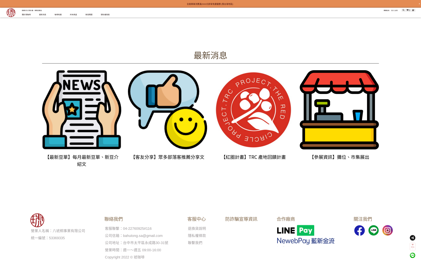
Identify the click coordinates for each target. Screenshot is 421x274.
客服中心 (196, 219)
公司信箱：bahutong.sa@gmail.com (134, 236)
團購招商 (386, 10)
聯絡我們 (113, 219)
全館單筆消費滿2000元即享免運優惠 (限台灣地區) (210, 4)
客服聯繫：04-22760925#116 (128, 229)
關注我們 (363, 219)
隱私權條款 (197, 236)
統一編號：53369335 (48, 238)
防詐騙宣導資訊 (241, 219)
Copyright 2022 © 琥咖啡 (125, 257)
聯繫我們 (195, 243)
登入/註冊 (394, 10)
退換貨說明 (197, 229)
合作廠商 (286, 219)
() (409, 10)
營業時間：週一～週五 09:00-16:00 (133, 250)
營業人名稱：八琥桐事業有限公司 (58, 231)
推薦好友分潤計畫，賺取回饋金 (32, 10)
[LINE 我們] (412, 255)
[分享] (412, 238)
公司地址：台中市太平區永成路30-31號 (136, 243)
